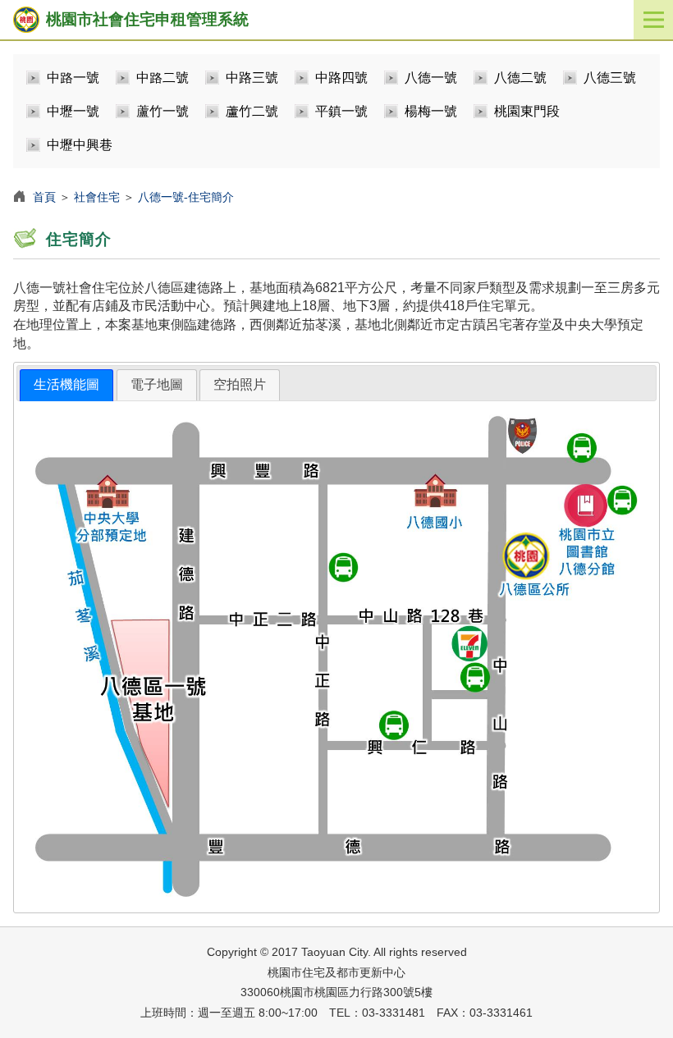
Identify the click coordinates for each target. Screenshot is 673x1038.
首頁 (44, 196)
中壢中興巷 (79, 145)
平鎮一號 (341, 111)
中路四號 (341, 78)
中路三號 (252, 78)
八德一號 (431, 78)
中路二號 (162, 78)
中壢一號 (73, 111)
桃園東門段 (527, 111)
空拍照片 (239, 384)
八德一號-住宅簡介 (186, 196)
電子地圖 (156, 384)
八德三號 (610, 78)
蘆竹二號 (252, 111)
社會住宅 (97, 196)
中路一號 (73, 78)
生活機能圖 (66, 384)
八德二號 (520, 78)
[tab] (66, 385)
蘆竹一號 (162, 111)
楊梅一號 (431, 111)
